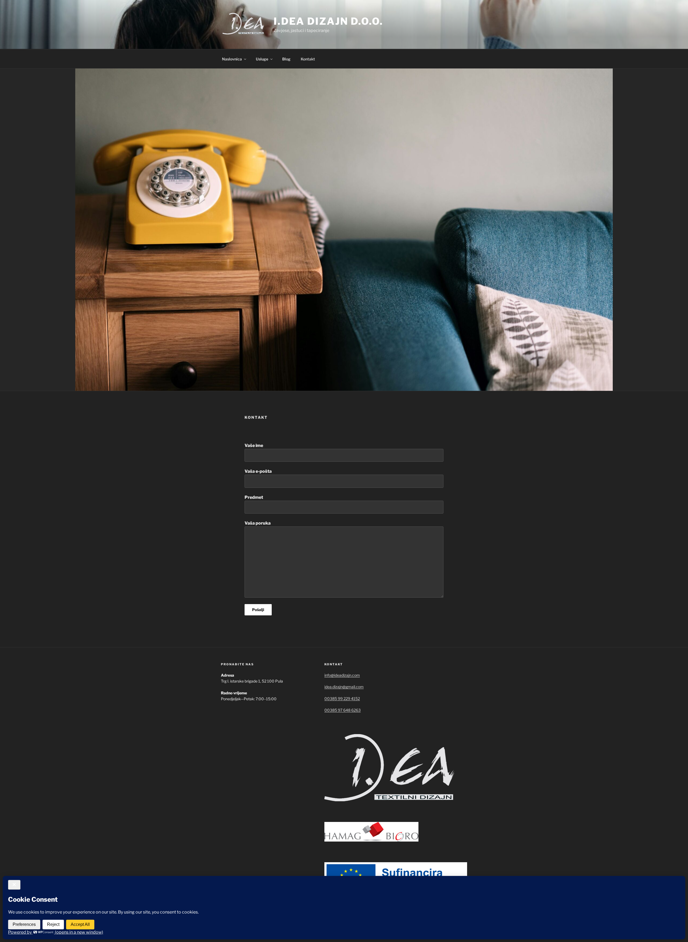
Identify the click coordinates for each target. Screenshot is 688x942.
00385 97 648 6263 (342, 710)
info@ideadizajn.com (342, 675)
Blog (286, 59)
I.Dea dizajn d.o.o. (328, 21)
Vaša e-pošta (258, 471)
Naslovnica (232, 59)
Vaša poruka (258, 523)
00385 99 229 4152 (342, 698)
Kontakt (308, 59)
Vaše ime (254, 445)
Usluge (262, 59)
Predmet (254, 497)
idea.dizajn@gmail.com (344, 686)
